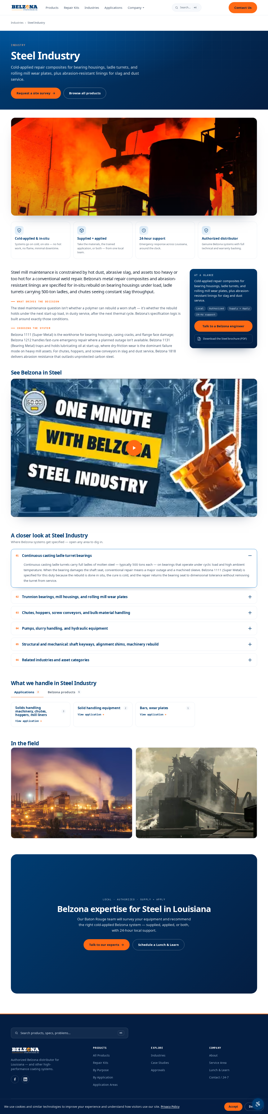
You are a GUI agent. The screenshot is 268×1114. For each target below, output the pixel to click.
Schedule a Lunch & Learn (158, 945)
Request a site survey (36, 93)
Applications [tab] (26, 692)
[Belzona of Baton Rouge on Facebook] (15, 1079)
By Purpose (101, 1070)
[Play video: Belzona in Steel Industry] (134, 448)
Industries (92, 7)
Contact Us (242, 7)
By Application (103, 1077)
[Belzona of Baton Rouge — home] (25, 7)
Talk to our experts (106, 945)
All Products (101, 1055)
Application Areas (105, 1085)
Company (135, 7)
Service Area (218, 1063)
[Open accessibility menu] (258, 1104)
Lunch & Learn (219, 1070)
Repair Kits (71, 7)
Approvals (158, 1070)
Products (52, 7)
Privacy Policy (170, 1107)
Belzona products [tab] (64, 692)
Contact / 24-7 (219, 1077)
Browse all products (84, 93)
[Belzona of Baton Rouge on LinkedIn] (25, 1079)
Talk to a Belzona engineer (223, 326)
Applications (113, 7)
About (213, 1055)
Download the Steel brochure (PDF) (225, 338)
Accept (233, 1106)
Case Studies (160, 1063)
